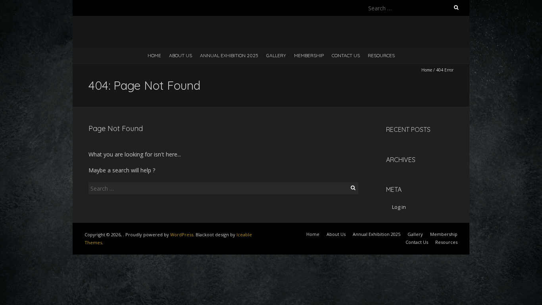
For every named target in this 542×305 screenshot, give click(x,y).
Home (154, 55)
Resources (381, 55)
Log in (399, 206)
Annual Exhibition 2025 (229, 55)
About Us (180, 55)
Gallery (276, 55)
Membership (309, 55)
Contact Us (346, 55)
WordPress (181, 234)
